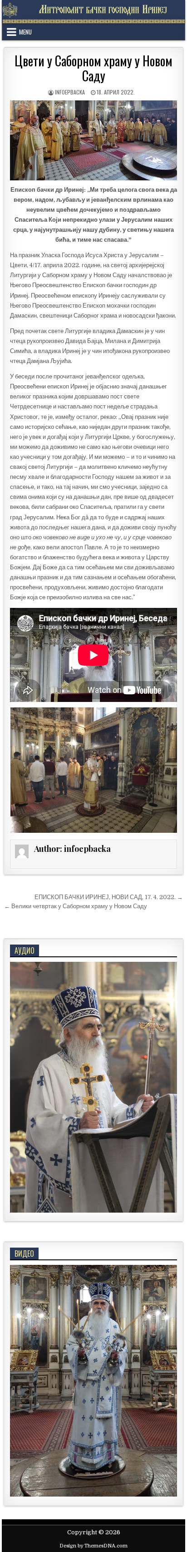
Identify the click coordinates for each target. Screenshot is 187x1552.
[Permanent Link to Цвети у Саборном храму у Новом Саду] (93, 140)
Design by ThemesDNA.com (93, 1546)
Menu (25, 31)
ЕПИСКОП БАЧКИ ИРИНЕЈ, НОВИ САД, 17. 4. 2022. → (108, 897)
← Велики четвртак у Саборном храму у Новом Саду (75, 906)
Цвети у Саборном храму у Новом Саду (93, 68)
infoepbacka (70, 92)
